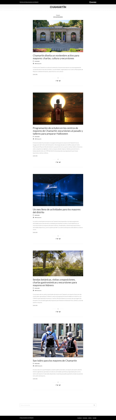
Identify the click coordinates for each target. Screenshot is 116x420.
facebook (79, 417)
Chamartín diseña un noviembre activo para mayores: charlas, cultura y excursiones (56, 57)
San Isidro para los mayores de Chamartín (55, 360)
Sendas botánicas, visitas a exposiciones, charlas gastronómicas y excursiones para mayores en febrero (55, 282)
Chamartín (58, 7)
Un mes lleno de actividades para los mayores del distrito (56, 211)
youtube (94, 417)
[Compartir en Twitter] (57, 81)
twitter (90, 417)
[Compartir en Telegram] (59, 81)
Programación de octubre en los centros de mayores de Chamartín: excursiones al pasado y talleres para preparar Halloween (58, 130)
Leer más (35, 74)
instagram (85, 417)
